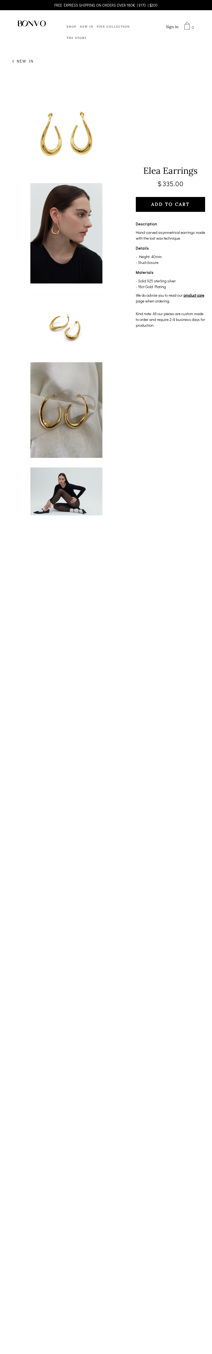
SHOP (71, 26)
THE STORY (77, 38)
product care (194, 295)
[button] (185, 26)
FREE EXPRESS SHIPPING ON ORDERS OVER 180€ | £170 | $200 (106, 5)
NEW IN (87, 26)
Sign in (172, 27)
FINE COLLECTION (113, 26)
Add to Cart (170, 204)
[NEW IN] (13, 61)
